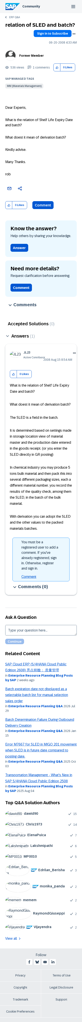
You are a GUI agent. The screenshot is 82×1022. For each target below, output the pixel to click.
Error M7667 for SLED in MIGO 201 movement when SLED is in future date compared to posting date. (41, 750)
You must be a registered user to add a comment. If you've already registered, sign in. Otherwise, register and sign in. (39, 555)
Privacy (20, 975)
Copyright (20, 987)
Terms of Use (61, 975)
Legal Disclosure (61, 987)
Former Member (31, 55)
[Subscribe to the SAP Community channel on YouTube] (45, 962)
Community (31, 6)
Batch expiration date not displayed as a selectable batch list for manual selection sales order (36, 695)
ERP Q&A (14, 17)
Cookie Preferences (20, 1011)
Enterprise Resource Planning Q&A (35, 706)
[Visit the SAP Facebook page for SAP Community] (29, 962)
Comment (43, 205)
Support (61, 999)
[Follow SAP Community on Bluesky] (37, 962)
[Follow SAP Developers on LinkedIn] (53, 962)
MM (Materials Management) (24, 86)
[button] (57, 67)
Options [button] (74, 34)
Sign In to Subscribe (52, 33)
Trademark (20, 999)
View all (11, 938)
